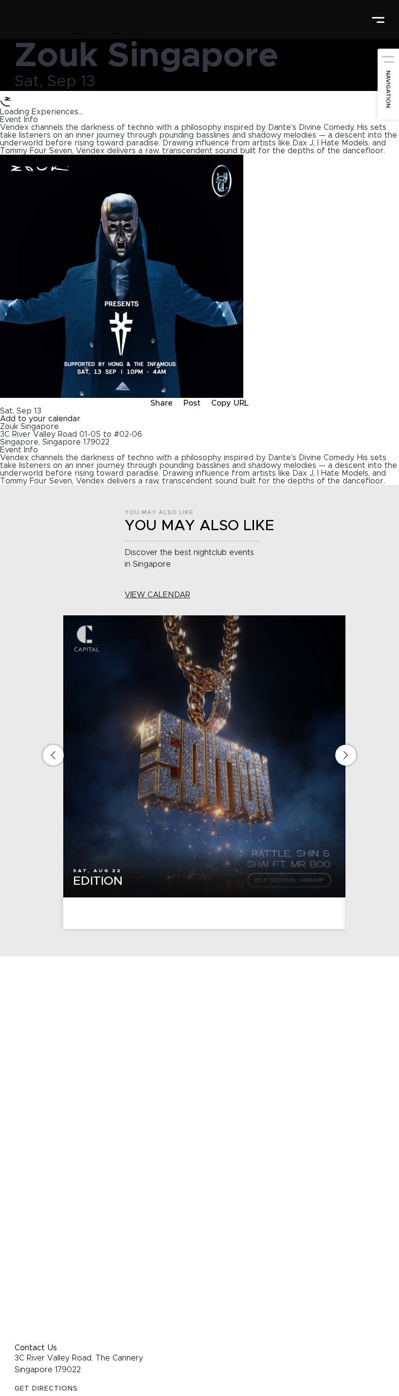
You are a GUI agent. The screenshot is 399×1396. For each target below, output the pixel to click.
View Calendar (157, 595)
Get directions (46, 1388)
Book (204, 913)
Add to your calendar (40, 419)
